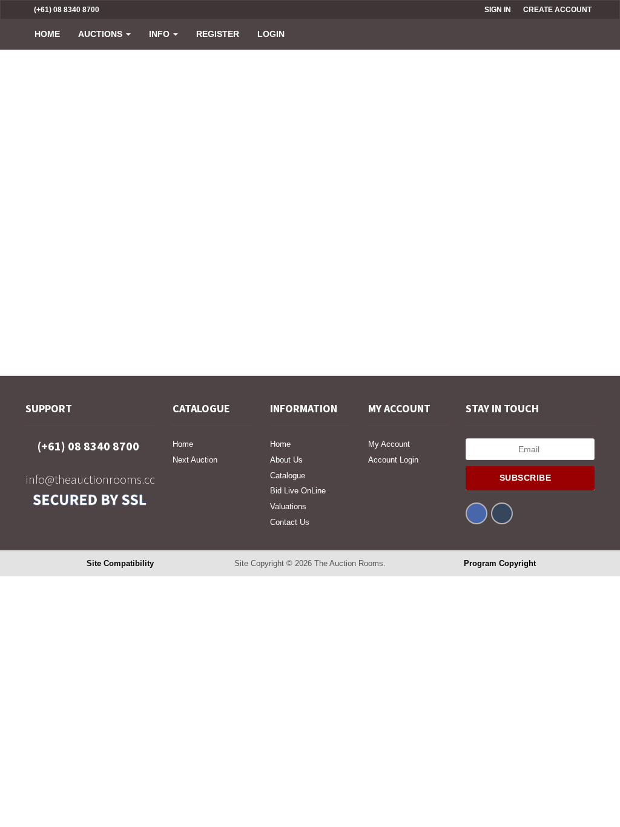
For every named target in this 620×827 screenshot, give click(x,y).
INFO (160, 34)
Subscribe (527, 478)
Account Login (393, 459)
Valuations (288, 506)
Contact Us (289, 522)
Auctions (101, 34)
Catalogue (287, 475)
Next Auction (195, 459)
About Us (286, 459)
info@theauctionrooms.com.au (89, 479)
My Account (389, 444)
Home (47, 34)
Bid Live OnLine (298, 490)
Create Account (557, 9)
